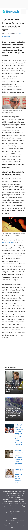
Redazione (12, 525)
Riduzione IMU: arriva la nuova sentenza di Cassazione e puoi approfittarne (18, 457)
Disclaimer (14, 527)
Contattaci (14, 514)
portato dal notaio (8, 242)
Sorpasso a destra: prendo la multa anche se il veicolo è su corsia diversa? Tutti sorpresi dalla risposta (13, 412)
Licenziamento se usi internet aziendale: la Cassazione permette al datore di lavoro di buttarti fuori (14, 386)
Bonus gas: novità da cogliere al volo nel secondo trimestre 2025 (19, 476)
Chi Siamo (5, 525)
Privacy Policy (20, 525)
